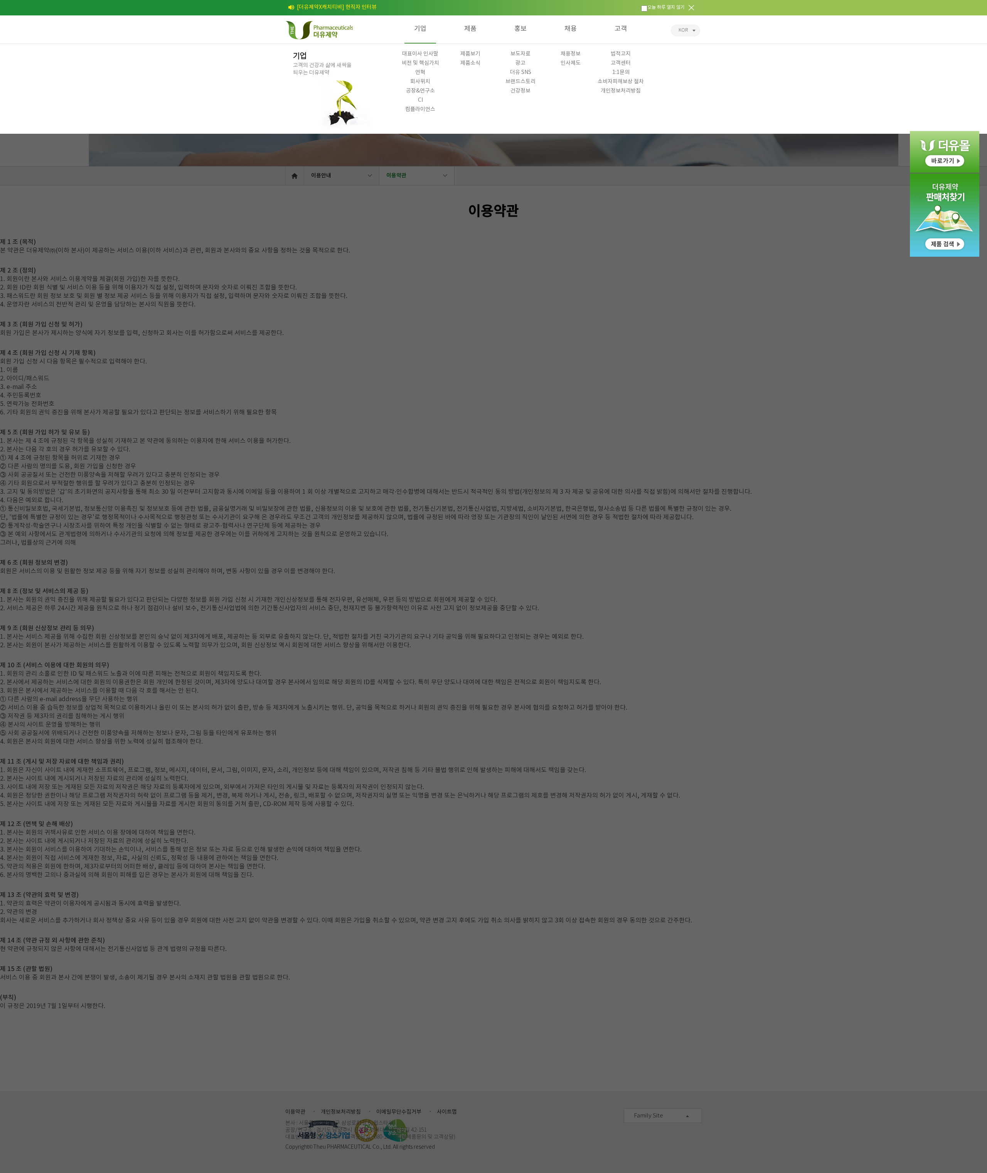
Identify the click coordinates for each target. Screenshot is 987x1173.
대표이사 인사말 (420, 54)
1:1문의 (621, 72)
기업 (420, 29)
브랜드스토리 (520, 81)
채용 (570, 29)
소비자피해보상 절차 (621, 81)
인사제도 (571, 63)
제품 (470, 29)
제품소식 (470, 63)
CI (420, 100)
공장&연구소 (420, 91)
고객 (621, 29)
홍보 (520, 29)
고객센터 (621, 63)
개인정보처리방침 (621, 91)
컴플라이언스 (420, 109)
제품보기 (470, 54)
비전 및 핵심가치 (420, 63)
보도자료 (520, 54)
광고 (520, 63)
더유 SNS (520, 72)
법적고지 (621, 54)
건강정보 (520, 91)
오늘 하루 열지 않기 (666, 7)
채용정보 (571, 54)
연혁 (420, 72)
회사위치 (420, 81)
